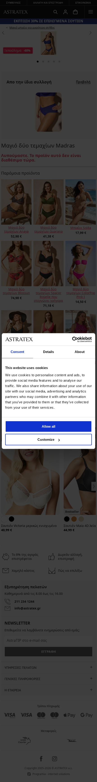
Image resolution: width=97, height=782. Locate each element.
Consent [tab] (17, 352)
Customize (45, 439)
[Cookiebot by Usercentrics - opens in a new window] (72, 339)
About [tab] (80, 352)
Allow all (48, 426)
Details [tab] (48, 352)
